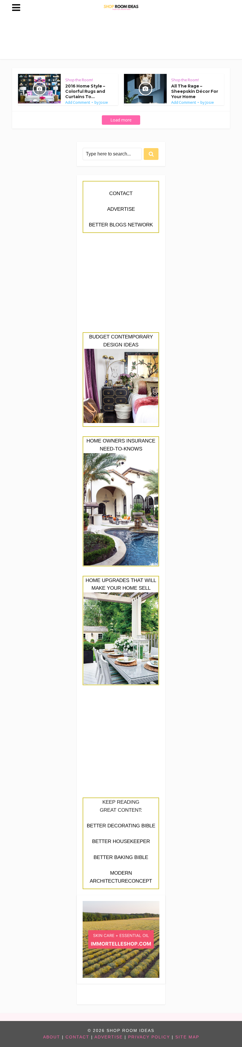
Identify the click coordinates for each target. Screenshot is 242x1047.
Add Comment (77, 102)
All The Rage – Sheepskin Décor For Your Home (194, 91)
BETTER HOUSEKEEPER (121, 841)
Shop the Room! (79, 79)
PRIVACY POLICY (149, 1037)
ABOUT (51, 1037)
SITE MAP (187, 1037)
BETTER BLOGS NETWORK (121, 225)
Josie (103, 102)
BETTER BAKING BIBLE (121, 857)
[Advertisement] (121, 286)
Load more (121, 120)
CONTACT (121, 193)
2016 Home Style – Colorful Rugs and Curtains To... (85, 91)
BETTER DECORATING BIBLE (121, 826)
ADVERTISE (121, 209)
